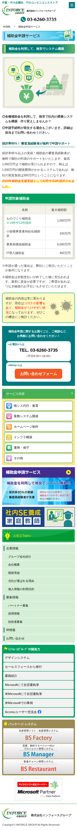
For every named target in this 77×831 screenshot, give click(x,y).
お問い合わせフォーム (38, 374)
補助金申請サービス (29, 26)
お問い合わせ (15, 638)
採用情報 (14, 613)
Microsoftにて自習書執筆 (22, 685)
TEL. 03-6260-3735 (38, 350)
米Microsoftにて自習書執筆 (23, 694)
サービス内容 (15, 393)
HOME (6, 26)
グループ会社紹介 (19, 556)
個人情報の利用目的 (21, 589)
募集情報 (12, 597)
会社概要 (14, 564)
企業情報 (12, 548)
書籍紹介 (11, 675)
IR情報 (10, 630)
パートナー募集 (18, 605)
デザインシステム (17, 657)
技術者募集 (15, 621)
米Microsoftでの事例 (19, 703)
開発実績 (14, 572)
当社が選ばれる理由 (21, 581)
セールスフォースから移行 (23, 666)
